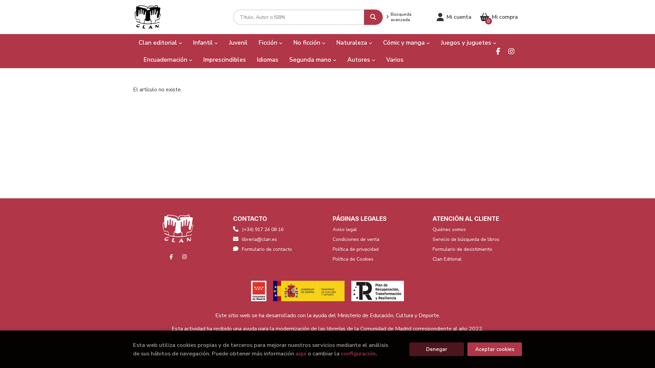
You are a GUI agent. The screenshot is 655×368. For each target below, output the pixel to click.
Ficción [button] (269, 43)
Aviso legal (345, 229)
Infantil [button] (204, 43)
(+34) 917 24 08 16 (262, 229)
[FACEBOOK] (498, 51)
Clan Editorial (447, 259)
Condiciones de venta (356, 239)
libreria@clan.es (259, 239)
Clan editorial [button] (159, 43)
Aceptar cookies (494, 349)
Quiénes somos (449, 229)
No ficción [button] (307, 43)
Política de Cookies (353, 259)
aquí (300, 353)
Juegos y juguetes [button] (467, 43)
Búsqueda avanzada (401, 17)
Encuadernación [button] (166, 60)
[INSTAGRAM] (511, 51)
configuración (358, 353)
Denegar (436, 349)
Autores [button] (359, 60)
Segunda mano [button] (311, 60)
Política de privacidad (356, 249)
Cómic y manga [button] (404, 43)
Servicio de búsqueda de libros (466, 239)
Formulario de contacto (267, 249)
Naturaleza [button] (352, 43)
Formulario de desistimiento (462, 249)
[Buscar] (373, 17)
